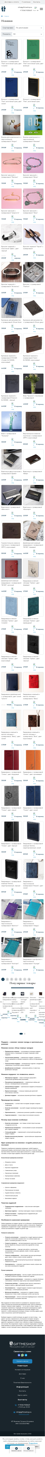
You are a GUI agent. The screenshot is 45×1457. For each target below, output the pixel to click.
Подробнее (33, 1443)
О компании (26, 2)
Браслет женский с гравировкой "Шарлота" (10, 212)
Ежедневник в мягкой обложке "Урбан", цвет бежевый (31, 583)
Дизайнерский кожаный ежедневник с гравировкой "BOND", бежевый (33, 545)
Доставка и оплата (12, 2)
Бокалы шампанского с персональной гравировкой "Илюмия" (31, 139)
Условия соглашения (22, 1369)
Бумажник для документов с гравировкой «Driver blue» (11, 321)
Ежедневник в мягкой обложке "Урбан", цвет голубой (9, 621)
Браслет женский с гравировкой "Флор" (30, 176)
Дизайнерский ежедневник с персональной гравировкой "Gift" (4, 1003)
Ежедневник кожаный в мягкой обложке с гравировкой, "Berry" (31, 696)
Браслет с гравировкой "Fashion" (32, 285)
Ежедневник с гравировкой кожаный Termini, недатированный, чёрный (11, 884)
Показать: (7, 34)
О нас (22, 1378)
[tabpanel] (13, 1007)
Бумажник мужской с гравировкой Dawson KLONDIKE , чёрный (9, 398)
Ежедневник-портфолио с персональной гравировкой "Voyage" (32, 961)
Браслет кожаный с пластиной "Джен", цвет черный (10, 249)
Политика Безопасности (22, 1382)
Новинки (6, 16)
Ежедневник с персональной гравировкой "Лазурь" (31, 924)
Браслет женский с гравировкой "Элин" (30, 212)
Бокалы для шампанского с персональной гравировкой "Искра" (11, 139)
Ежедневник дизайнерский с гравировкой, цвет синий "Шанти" (11, 696)
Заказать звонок (22, 1361)
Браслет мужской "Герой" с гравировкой (33, 248)
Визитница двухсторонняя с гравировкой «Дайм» (11, 473)
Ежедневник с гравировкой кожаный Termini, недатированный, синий (33, 846)
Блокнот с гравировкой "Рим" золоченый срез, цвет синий (11, 101)
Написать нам (24, 1414)
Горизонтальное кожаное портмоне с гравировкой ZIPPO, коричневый (10, 545)
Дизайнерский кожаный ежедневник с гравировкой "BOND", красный (11, 583)
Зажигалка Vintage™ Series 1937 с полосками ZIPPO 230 (22, 1005)
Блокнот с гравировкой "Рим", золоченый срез (31, 100)
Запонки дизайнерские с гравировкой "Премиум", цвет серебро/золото (31, 1005)
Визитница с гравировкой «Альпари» (32, 508)
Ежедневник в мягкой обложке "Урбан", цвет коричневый (9, 659)
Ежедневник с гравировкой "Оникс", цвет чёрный (11, 845)
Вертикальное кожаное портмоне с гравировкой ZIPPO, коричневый (32, 436)
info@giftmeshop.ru (23, 1412)
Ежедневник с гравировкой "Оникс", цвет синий (33, 809)
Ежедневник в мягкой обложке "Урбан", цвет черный (31, 659)
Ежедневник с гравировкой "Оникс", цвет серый (11, 809)
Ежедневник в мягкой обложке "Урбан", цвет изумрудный (31, 621)
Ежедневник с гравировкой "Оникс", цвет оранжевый (33, 773)
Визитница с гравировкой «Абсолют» (10, 508)
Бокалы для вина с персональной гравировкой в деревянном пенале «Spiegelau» (40, 1007)
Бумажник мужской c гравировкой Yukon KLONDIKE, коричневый (31, 358)
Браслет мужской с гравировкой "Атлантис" (10, 285)
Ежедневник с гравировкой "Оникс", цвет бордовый (11, 773)
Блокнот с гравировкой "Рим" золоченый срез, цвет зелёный (33, 64)
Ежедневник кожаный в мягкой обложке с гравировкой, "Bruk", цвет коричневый (32, 735)
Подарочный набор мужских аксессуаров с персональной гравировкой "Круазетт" (13, 1005)
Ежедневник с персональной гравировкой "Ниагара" (10, 961)
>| (29, 979)
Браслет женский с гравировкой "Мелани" (9, 176)
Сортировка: (8, 28)
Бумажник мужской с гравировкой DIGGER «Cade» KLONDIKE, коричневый (9, 359)
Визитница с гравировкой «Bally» (32, 473)
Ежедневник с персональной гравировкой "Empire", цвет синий (33, 885)
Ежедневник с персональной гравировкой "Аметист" (10, 924)
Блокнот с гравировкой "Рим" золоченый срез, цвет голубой (11, 64)
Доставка (22, 1374)
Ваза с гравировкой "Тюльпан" (8, 435)
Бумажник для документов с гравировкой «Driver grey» (33, 321)
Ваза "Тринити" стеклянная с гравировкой (33, 397)
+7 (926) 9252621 (26, 10)
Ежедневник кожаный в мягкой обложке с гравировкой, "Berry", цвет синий (10, 735)
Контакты (36, 2)
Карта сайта (22, 1395)
